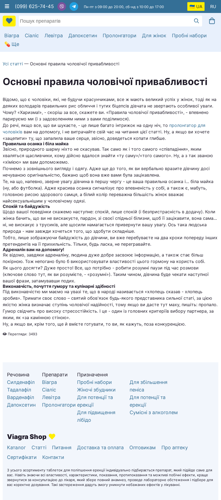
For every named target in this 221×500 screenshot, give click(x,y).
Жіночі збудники (96, 390)
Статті (39, 447)
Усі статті (13, 63)
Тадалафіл (19, 390)
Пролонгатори (119, 35)
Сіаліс (32, 35)
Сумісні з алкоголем (154, 412)
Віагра (11, 35)
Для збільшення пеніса (148, 386)
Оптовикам (142, 447)
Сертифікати (22, 457)
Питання (61, 447)
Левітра (53, 35)
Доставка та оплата (100, 447)
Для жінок (154, 35)
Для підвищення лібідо (96, 416)
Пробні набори (189, 35)
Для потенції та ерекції (95, 401)
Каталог (16, 447)
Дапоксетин (82, 35)
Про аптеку (174, 447)
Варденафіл (20, 397)
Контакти (53, 457)
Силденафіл (21, 382)
